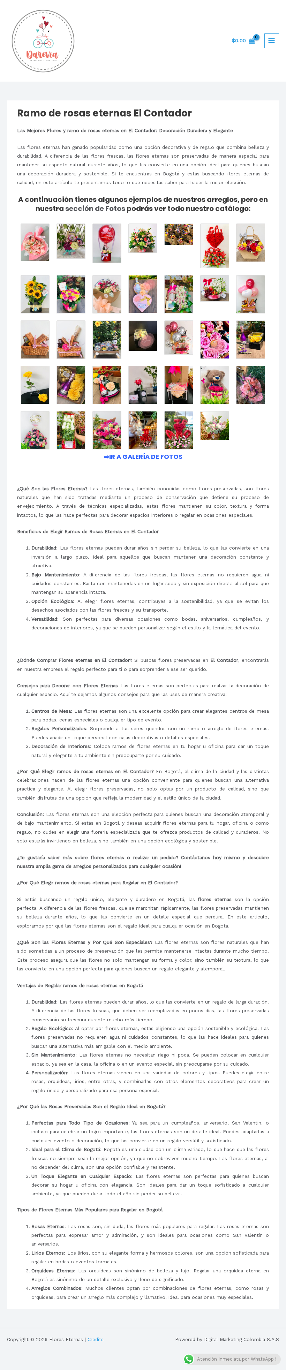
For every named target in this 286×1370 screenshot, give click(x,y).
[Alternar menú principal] (271, 40)
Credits (96, 1339)
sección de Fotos (95, 208)
